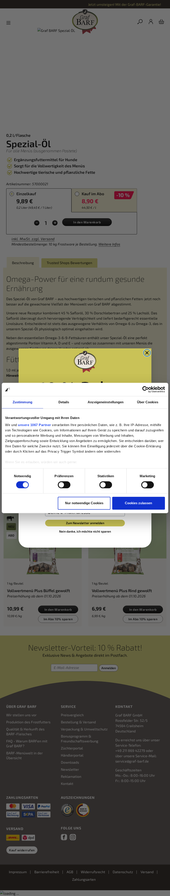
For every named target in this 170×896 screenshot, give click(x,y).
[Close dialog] (147, 352)
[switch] (64, 484)
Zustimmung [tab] (22, 402)
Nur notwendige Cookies (84, 503)
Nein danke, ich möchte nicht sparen (85, 531)
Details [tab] (63, 402)
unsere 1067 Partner (34, 425)
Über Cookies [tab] (147, 402)
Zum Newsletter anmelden (85, 523)
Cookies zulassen (138, 503)
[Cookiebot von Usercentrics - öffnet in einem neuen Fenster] (145, 389)
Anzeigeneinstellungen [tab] (106, 402)
